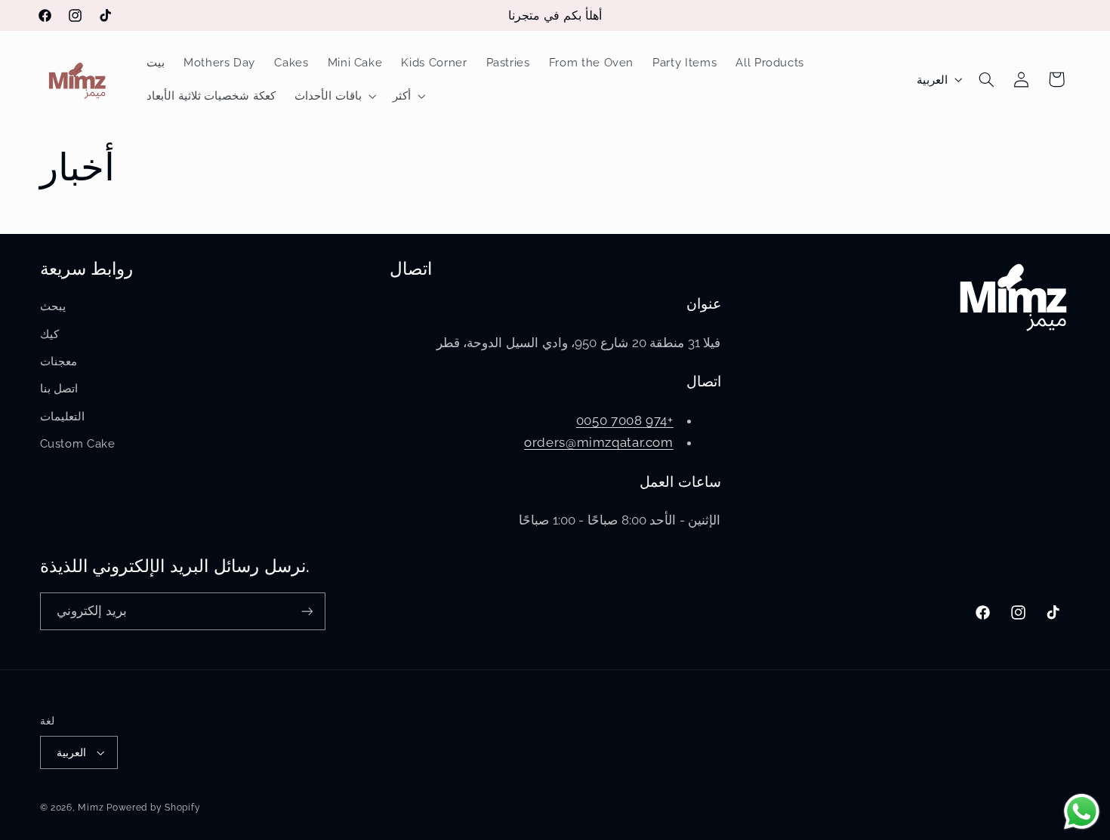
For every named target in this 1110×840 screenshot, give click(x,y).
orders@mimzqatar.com (599, 442)
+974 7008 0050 (625, 420)
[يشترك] (306, 610)
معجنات (58, 361)
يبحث (53, 306)
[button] (334, 95)
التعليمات (62, 416)
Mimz (92, 807)
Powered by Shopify (153, 807)
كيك (49, 334)
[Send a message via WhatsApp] (1081, 811)
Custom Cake (78, 443)
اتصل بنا (59, 388)
